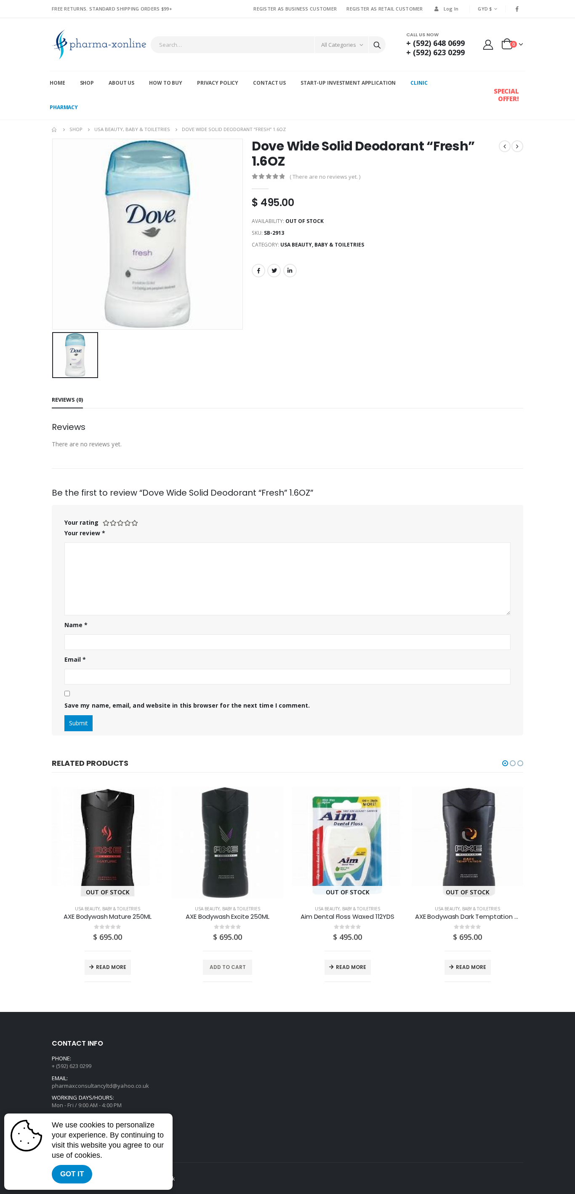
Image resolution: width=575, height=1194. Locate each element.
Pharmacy (64, 107)
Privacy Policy (217, 82)
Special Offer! (506, 94)
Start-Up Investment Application (348, 82)
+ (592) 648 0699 (435, 43)
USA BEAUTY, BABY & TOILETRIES (322, 244)
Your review (84, 533)
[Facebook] (517, 8)
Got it (72, 1174)
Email (75, 659)
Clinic (418, 82)
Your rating (81, 522)
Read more (111, 967)
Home (57, 82)
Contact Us (269, 82)
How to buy (165, 82)
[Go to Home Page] (55, 129)
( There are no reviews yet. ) (325, 176)
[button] (505, 763)
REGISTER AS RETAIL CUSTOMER (384, 8)
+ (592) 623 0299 (435, 52)
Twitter (274, 270)
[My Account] (488, 44)
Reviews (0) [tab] (67, 399)
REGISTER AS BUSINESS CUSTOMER (295, 8)
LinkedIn (290, 270)
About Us (121, 82)
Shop (87, 82)
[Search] (377, 44)
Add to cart (228, 967)
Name (76, 625)
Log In (451, 8)
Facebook (258, 270)
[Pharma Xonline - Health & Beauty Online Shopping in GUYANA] (99, 44)
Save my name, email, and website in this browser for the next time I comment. (187, 705)
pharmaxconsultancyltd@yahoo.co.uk (100, 1085)
